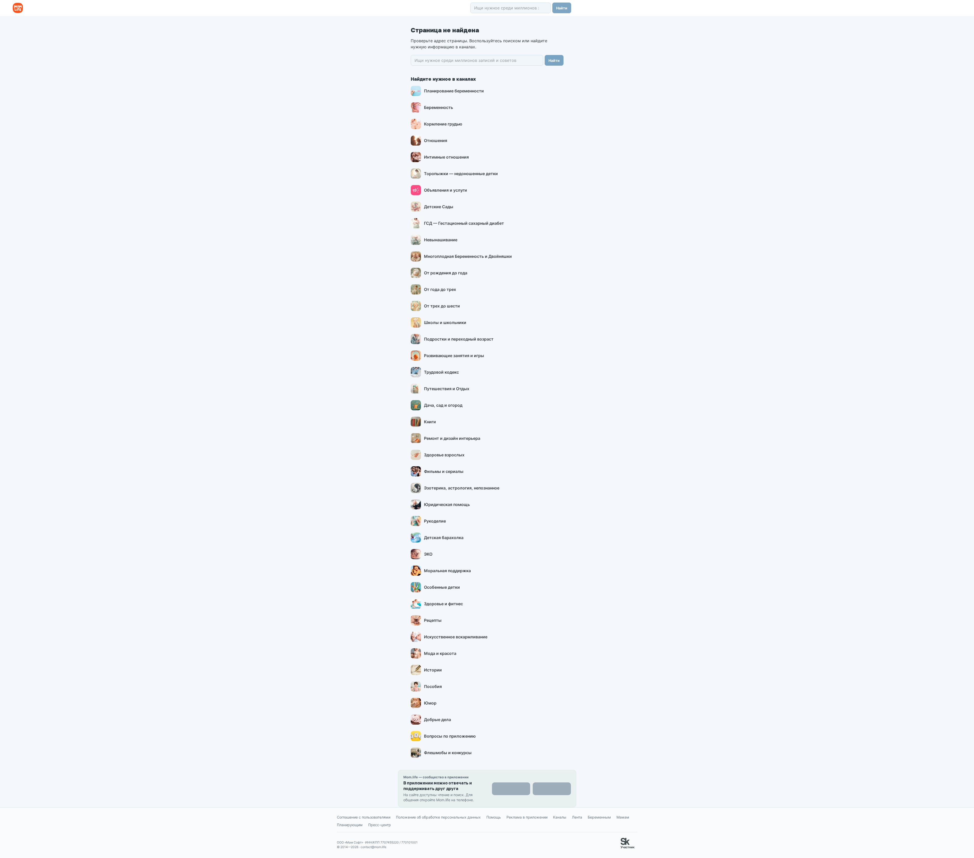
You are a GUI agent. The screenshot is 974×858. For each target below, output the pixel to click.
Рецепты (433, 620)
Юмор (430, 703)
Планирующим (350, 825)
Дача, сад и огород (443, 405)
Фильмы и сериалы (443, 471)
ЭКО (428, 554)
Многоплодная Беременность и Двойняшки (468, 256)
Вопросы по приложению (450, 736)
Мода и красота (440, 653)
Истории (433, 669)
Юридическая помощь (447, 504)
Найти (561, 8)
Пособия (433, 686)
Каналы (559, 817)
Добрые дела (437, 719)
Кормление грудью (443, 123)
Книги (430, 421)
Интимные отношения (446, 157)
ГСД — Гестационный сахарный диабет (464, 223)
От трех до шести (442, 305)
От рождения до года (445, 272)
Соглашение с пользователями (363, 817)
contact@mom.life (373, 847)
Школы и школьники (445, 322)
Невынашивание (440, 239)
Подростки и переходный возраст (458, 339)
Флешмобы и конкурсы (448, 752)
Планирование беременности (454, 90)
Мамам (622, 817)
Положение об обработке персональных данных (438, 817)
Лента (577, 817)
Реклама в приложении (526, 817)
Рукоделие (435, 521)
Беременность (438, 107)
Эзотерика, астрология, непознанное (461, 487)
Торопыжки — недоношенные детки (461, 173)
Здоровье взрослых (444, 454)
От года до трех (440, 289)
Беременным (599, 817)
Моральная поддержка (447, 570)
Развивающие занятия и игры (454, 355)
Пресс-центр (379, 825)
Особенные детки (442, 587)
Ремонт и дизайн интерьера (452, 438)
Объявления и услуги (445, 190)
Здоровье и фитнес (443, 603)
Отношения (435, 140)
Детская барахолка (443, 537)
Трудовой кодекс (441, 372)
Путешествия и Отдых (446, 388)
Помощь (493, 817)
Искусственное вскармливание (455, 636)
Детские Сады (438, 206)
